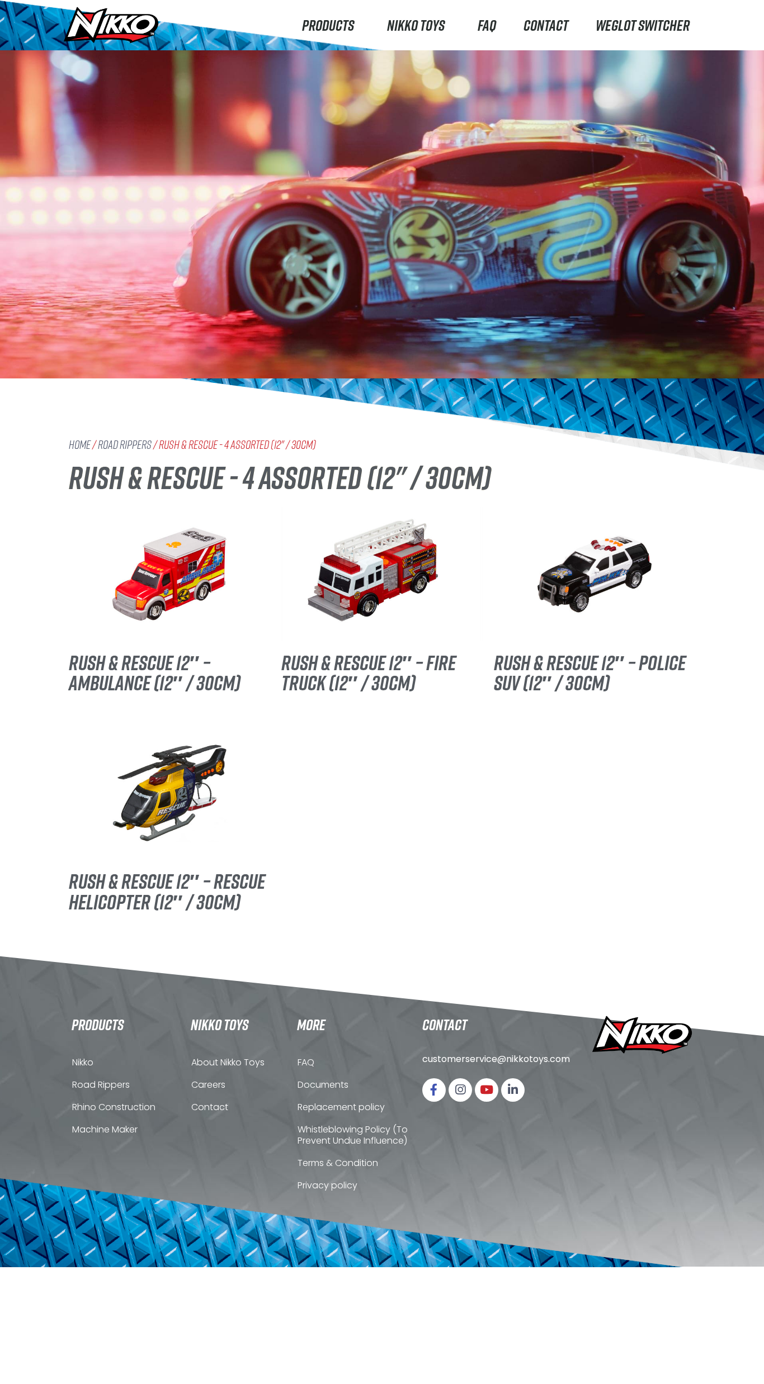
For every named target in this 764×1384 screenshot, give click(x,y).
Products (328, 25)
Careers (208, 1084)
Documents (323, 1084)
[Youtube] (486, 1090)
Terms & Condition (338, 1163)
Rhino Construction (113, 1107)
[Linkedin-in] (513, 1090)
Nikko (82, 1062)
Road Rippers (125, 445)
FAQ (487, 25)
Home (80, 445)
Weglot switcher (643, 25)
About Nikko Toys (228, 1062)
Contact (546, 25)
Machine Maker (105, 1129)
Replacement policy (341, 1107)
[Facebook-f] (434, 1090)
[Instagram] (460, 1090)
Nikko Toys (416, 25)
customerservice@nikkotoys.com (496, 1059)
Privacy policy (327, 1185)
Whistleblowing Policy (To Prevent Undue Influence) (353, 1135)
